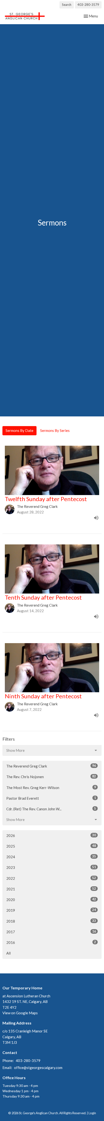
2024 (51, 856)
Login (92, 1113)
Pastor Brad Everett (51, 798)
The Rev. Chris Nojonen (51, 776)
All (8, 953)
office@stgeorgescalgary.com (38, 1067)
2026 (51, 835)
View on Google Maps (20, 1013)
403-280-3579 (88, 5)
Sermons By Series (55, 430)
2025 (51, 846)
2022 (51, 878)
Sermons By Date (19, 430)
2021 (51, 889)
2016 (51, 942)
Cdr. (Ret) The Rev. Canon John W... (51, 808)
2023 (51, 867)
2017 (51, 931)
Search (66, 5)
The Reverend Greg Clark (51, 766)
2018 (51, 921)
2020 (51, 899)
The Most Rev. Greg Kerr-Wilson (51, 787)
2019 (51, 910)
